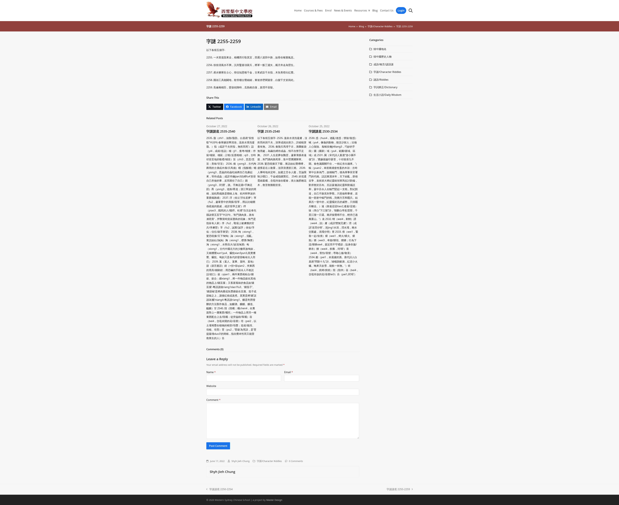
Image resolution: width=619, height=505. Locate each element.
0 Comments (296, 461)
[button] (411, 10)
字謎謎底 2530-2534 (323, 131)
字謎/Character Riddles (269, 461)
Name (211, 372)
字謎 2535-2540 (268, 131)
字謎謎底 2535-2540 (220, 131)
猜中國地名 (379, 49)
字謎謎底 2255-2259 (398, 489)
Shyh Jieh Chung (240, 461)
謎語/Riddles (380, 79)
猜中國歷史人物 (382, 56)
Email (288, 372)
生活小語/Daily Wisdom (387, 95)
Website (211, 386)
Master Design (274, 499)
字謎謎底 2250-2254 (219, 489)
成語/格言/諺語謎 (383, 64)
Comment (213, 400)
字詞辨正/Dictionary (385, 87)
